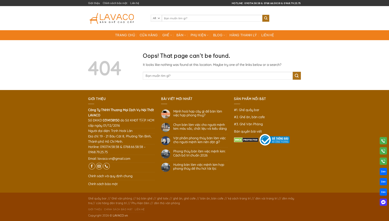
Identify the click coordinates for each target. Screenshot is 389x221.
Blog (217, 35)
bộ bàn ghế (144, 198)
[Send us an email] (99, 166)
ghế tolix (162, 198)
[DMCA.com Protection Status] (246, 139)
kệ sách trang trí (239, 198)
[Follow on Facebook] (92, 166)
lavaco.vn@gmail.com (113, 159)
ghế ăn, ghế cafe (184, 198)
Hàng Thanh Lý (243, 35)
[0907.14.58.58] (383, 141)
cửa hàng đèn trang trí (111, 203)
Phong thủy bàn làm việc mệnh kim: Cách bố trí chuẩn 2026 (199, 153)
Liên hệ (134, 3)
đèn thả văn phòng (167, 203)
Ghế (165, 35)
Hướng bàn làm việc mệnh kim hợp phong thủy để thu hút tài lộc (198, 167)
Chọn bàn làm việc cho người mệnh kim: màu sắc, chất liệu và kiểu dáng (200, 127)
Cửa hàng (149, 35)
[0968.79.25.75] (383, 162)
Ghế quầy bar (97, 198)
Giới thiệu (94, 3)
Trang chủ (125, 35)
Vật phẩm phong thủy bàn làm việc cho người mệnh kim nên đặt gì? (199, 140)
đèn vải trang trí (266, 198)
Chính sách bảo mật (115, 3)
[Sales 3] (383, 192)
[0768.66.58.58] (383, 151)
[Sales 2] (383, 182)
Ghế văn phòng (121, 198)
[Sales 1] (383, 172)
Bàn (179, 35)
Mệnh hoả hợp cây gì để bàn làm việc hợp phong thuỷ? (197, 113)
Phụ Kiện (198, 35)
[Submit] (265, 18)
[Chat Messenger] (383, 202)
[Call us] (106, 166)
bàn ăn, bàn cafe (211, 198)
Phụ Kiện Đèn (140, 203)
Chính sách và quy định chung (110, 176)
